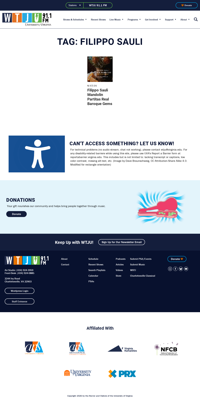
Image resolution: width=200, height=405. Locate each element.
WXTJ (133, 270)
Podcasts (120, 258)
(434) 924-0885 (25, 273)
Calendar (93, 275)
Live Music (115, 19)
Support (169, 19)
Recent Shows (98, 19)
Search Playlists (96, 270)
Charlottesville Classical (142, 275)
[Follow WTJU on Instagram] (170, 269)
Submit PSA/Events (140, 258)
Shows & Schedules (73, 19)
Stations (72, 5)
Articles (120, 264)
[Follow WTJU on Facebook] (175, 269)
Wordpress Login (19, 290)
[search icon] (196, 19)
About (183, 19)
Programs (133, 19)
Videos (119, 270)
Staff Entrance (19, 301)
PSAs (91, 281)
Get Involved (151, 19)
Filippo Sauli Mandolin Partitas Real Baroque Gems (99, 97)
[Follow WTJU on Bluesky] (181, 269)
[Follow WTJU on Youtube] (186, 269)
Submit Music (137, 264)
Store (118, 275)
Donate (188, 5)
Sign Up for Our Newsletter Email (122, 242)
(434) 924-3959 (24, 270)
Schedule (93, 258)
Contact (65, 264)
